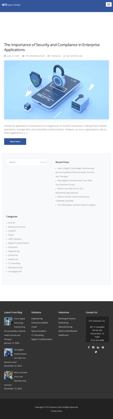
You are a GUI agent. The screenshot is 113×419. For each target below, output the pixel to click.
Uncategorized (15, 271)
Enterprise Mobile (39, 322)
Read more (15, 141)
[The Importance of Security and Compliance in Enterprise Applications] (56, 91)
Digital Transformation (18, 243)
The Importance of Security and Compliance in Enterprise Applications (52, 47)
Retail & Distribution (68, 331)
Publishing (63, 322)
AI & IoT (11, 222)
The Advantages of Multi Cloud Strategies (76, 205)
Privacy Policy (56, 411)
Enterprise (56, 56)
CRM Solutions (15, 239)
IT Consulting (14, 263)
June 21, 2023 (13, 56)
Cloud (11, 235)
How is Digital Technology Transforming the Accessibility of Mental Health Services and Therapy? (75, 172)
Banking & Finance (16, 227)
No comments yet (74, 56)
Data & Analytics (38, 331)
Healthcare (13, 259)
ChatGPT (12, 231)
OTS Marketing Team (35, 56)
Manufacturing (15, 267)
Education (13, 247)
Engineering (13, 251)
